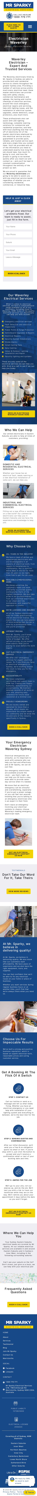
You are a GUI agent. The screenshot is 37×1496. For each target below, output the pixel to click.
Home (8, 46)
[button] (30, 26)
